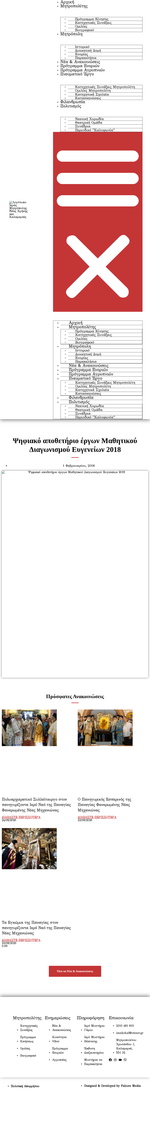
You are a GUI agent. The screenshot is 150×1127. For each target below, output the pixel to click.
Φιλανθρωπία (72, 101)
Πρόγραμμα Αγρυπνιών (82, 70)
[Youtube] (120, 1059)
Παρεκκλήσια (85, 58)
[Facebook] (110, 1059)
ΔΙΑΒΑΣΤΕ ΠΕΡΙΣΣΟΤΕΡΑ (21, 817)
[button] (97, 222)
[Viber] (125, 1059)
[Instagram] (115, 1059)
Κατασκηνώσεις (88, 98)
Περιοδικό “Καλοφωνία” (95, 130)
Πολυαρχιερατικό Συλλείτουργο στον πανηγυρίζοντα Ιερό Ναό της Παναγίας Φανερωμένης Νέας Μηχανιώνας (36, 804)
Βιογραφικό (84, 30)
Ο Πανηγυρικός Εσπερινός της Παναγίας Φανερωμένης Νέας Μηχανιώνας (104, 804)
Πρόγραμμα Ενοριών (80, 65)
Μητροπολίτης (74, 5)
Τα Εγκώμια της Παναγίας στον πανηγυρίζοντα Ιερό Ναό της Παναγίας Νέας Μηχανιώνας (36, 927)
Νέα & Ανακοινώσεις (80, 61)
